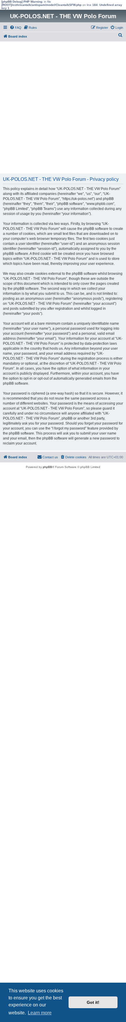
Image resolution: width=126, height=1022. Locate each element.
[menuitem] (15, 27)
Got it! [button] (93, 1002)
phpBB (47, 467)
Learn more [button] (40, 1012)
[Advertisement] (63, 107)
